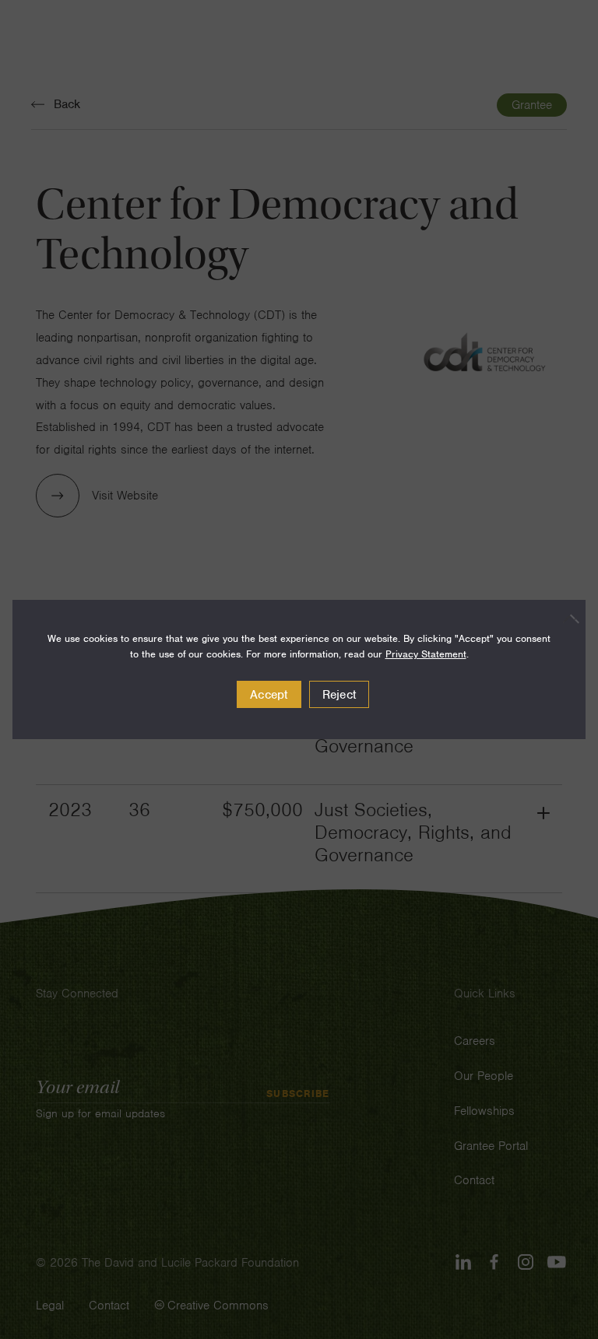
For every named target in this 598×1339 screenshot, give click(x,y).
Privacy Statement (425, 654)
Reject (339, 695)
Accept (269, 695)
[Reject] (566, 618)
